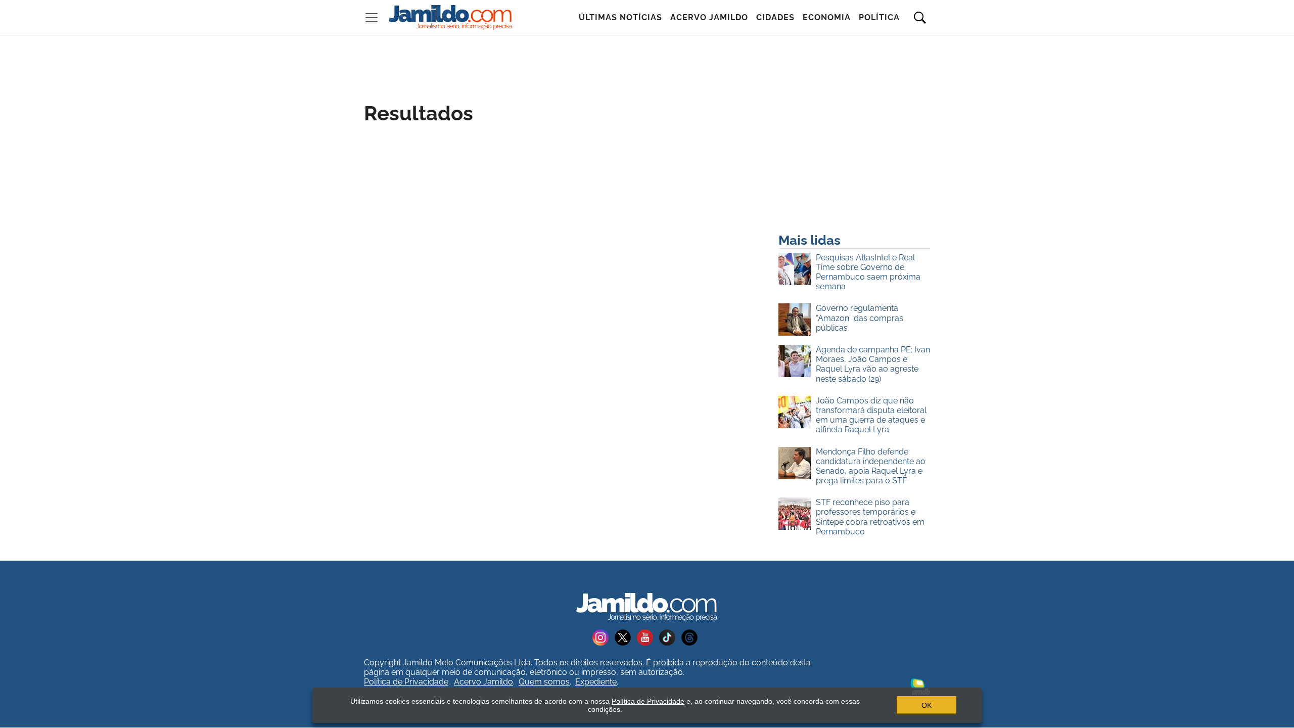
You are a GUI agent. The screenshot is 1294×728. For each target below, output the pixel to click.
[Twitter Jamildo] (626, 637)
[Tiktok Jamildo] (670, 637)
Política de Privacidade (406, 682)
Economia (827, 17)
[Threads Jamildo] (691, 637)
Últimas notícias (620, 17)
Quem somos (544, 682)
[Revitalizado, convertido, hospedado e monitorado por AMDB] (920, 686)
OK (926, 705)
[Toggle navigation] (371, 17)
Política (879, 17)
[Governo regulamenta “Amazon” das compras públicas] (797, 320)
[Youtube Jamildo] (648, 637)
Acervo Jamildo (709, 17)
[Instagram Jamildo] (603, 637)
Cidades (775, 17)
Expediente (596, 682)
